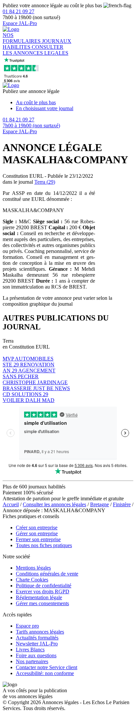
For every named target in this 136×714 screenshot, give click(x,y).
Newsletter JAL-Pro (37, 643)
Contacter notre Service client (46, 667)
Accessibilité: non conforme (45, 673)
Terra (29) (44, 182)
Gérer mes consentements (42, 603)
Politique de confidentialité (43, 585)
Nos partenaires (32, 661)
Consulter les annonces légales (54, 504)
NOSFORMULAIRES (22, 38)
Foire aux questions (36, 655)
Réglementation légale (39, 597)
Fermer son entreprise (38, 539)
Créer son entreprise (36, 527)
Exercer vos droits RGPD (42, 591)
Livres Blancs (30, 649)
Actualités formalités (37, 637)
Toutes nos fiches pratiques (44, 545)
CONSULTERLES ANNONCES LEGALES (35, 50)
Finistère (122, 504)
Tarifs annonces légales (40, 632)
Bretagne (99, 504)
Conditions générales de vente (47, 573)
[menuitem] (74, 103)
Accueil (11, 504)
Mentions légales (33, 568)
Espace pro (27, 626)
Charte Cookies (32, 579)
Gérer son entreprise (37, 533)
